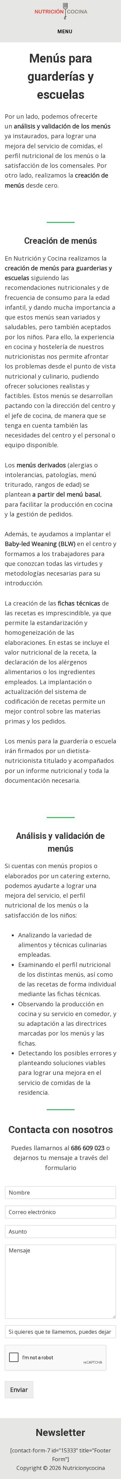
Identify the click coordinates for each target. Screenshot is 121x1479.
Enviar (19, 1390)
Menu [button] (65, 31)
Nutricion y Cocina (60, 11)
